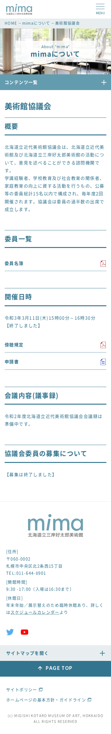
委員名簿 (14, 263)
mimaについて (36, 23)
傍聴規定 (14, 344)
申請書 (12, 361)
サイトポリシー (21, 689)
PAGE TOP (59, 668)
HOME (11, 23)
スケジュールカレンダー (34, 612)
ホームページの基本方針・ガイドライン (46, 700)
